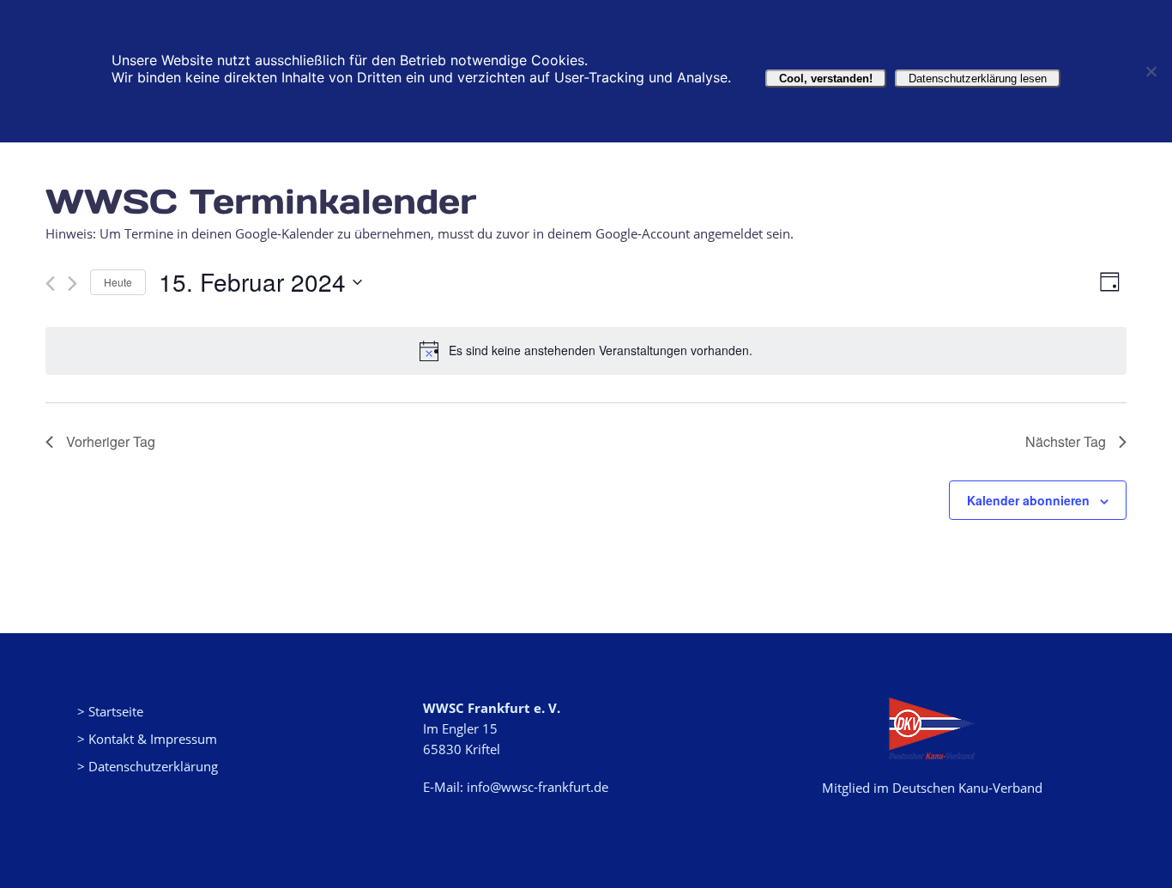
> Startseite (110, 711)
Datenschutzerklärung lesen (978, 78)
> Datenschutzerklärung (147, 766)
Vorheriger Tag (110, 441)
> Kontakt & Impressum (147, 738)
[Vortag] (50, 283)
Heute (118, 282)
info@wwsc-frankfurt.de (537, 786)
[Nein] (1150, 71)
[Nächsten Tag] (72, 283)
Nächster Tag (1065, 441)
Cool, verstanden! (825, 78)
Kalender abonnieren (1028, 500)
